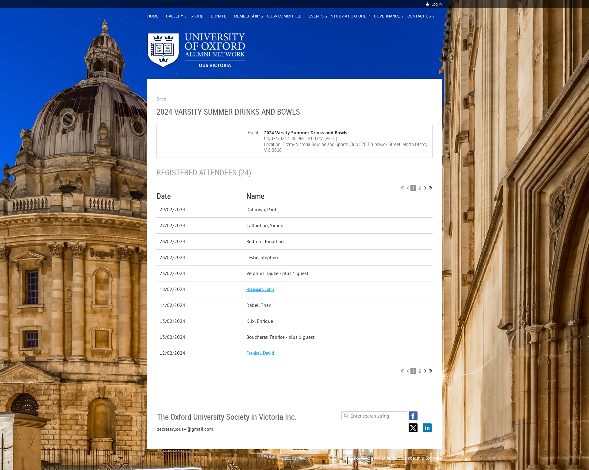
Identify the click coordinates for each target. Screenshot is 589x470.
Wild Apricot (388, 458)
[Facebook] (413, 415)
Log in (437, 4)
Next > (425, 188)
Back (161, 99)
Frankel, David (260, 353)
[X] (413, 427)
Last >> (430, 188)
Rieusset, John (260, 289)
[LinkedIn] (427, 427)
